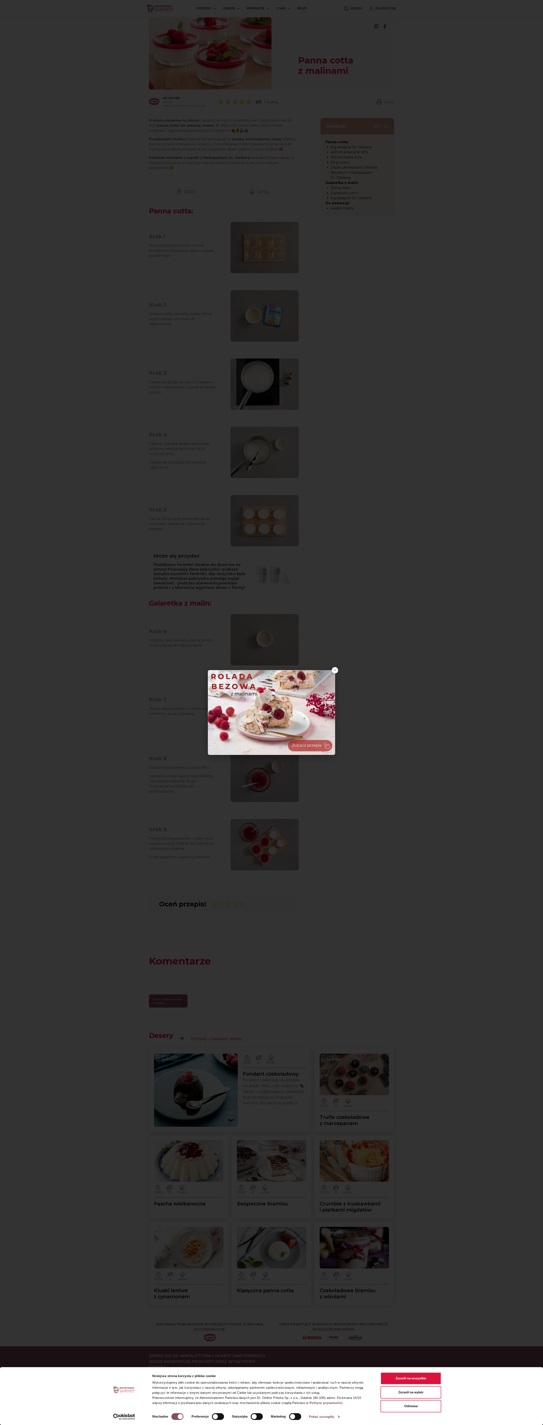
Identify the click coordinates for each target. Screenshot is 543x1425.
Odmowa (411, 1406)
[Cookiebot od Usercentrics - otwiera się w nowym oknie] (124, 1417)
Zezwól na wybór (411, 1392)
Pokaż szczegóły (321, 1416)
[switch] (218, 1416)
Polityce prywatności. (326, 1403)
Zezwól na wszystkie (411, 1378)
